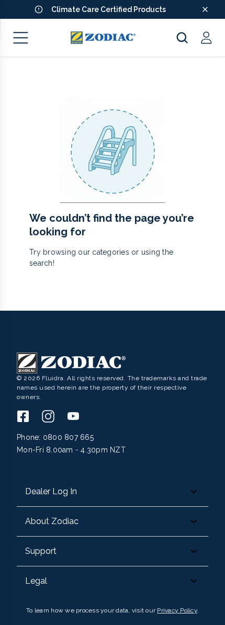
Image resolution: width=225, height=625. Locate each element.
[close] (205, 9)
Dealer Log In (51, 491)
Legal (36, 581)
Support (41, 551)
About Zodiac (51, 521)
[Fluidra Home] (103, 37)
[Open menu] (20, 37)
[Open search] (182, 37)
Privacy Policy (177, 610)
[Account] (206, 37)
